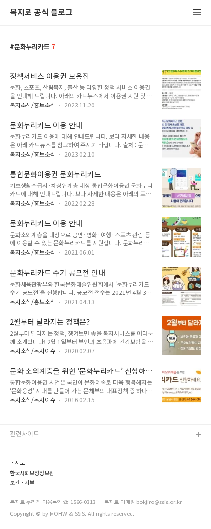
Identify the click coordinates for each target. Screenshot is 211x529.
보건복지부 (22, 482)
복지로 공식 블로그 (41, 12)
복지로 (17, 462)
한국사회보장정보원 (32, 473)
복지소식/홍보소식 (32, 105)
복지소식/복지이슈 (32, 350)
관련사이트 (24, 433)
